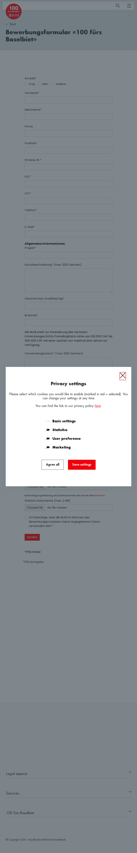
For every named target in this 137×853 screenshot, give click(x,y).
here (98, 406)
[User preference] (47, 438)
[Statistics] (47, 430)
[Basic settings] (47, 421)
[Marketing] (47, 447)
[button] (90, 421)
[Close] (123, 376)
